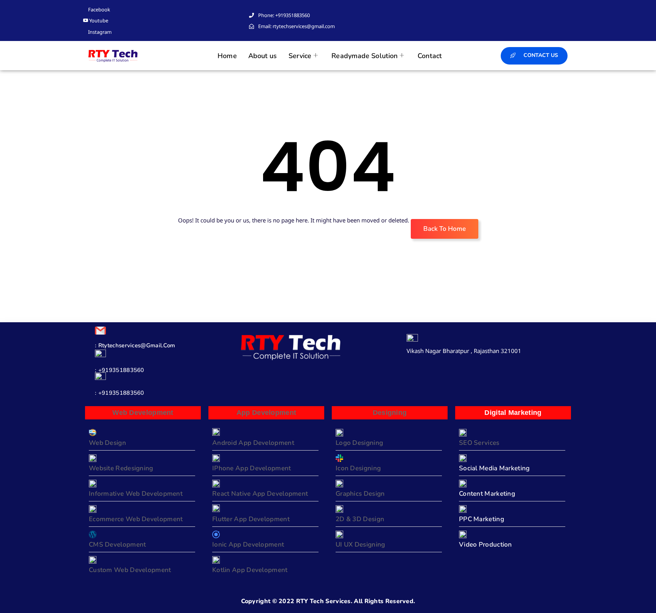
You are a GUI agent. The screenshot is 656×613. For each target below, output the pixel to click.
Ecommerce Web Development (136, 519)
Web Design (107, 442)
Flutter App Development (251, 519)
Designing (390, 412)
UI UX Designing (360, 544)
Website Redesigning (121, 468)
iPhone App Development (251, 468)
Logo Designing (359, 442)
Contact (430, 55)
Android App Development (253, 442)
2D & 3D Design (360, 519)
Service (300, 55)
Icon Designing (358, 468)
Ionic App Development (248, 544)
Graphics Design (360, 493)
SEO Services (479, 442)
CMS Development (117, 544)
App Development (266, 412)
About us (262, 55)
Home (227, 55)
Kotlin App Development (250, 570)
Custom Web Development (130, 570)
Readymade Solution (364, 55)
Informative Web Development (136, 493)
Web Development (142, 412)
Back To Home (444, 228)
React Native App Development (260, 493)
